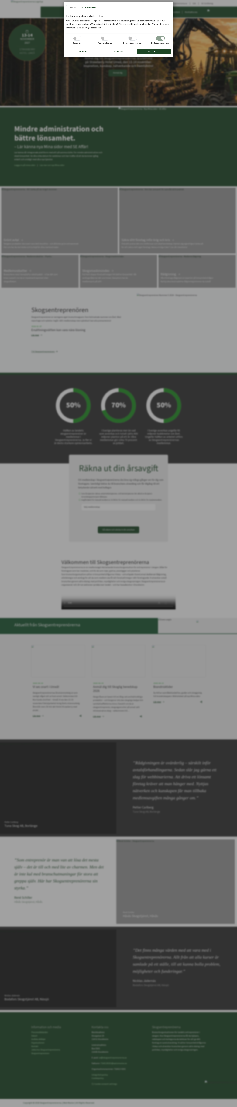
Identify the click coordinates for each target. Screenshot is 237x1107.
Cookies (72, 7)
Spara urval (118, 51)
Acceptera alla (153, 51)
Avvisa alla (83, 51)
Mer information (88, 7)
